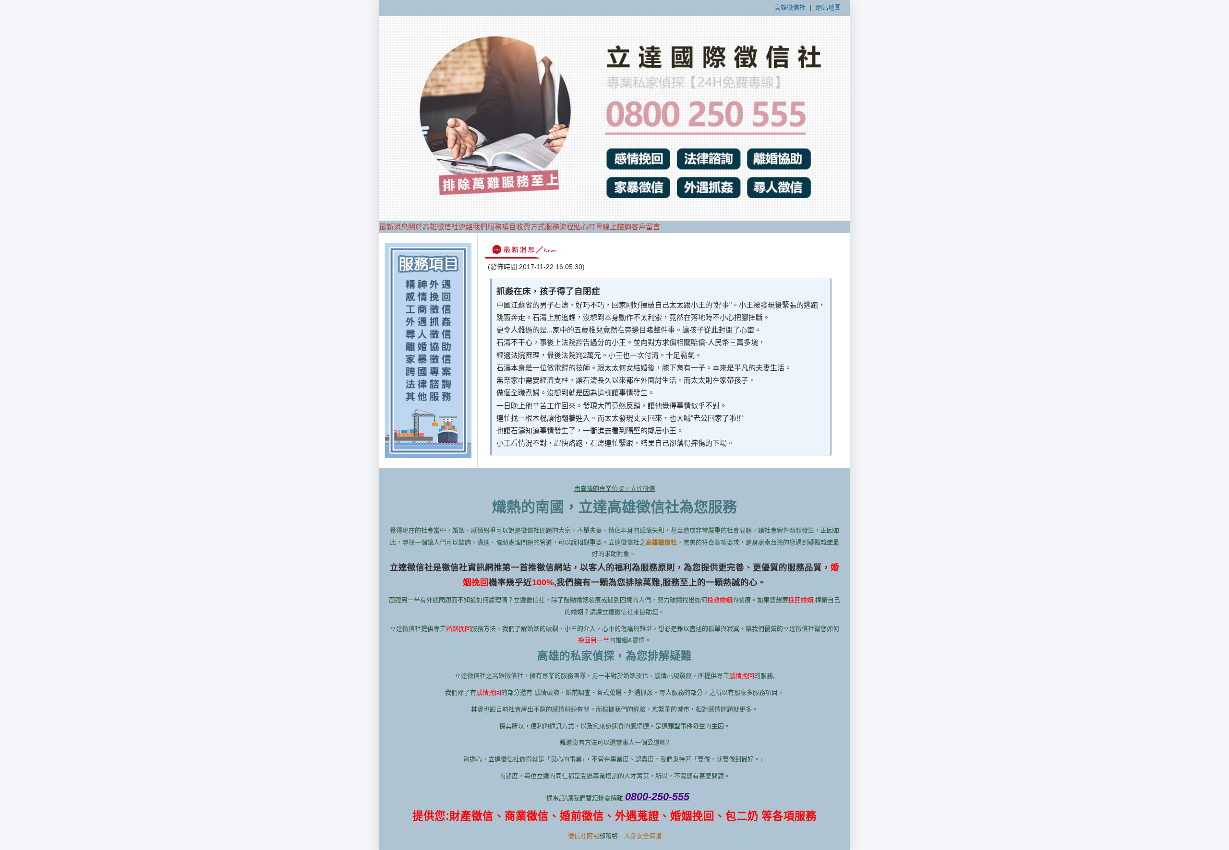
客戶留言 (645, 227)
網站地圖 (828, 7)
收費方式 (530, 227)
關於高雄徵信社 (433, 227)
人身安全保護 (643, 835)
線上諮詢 (616, 227)
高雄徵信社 (790, 7)
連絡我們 (472, 227)
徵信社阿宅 (583, 835)
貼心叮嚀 (588, 227)
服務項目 (501, 227)
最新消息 (393, 227)
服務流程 (559, 227)
